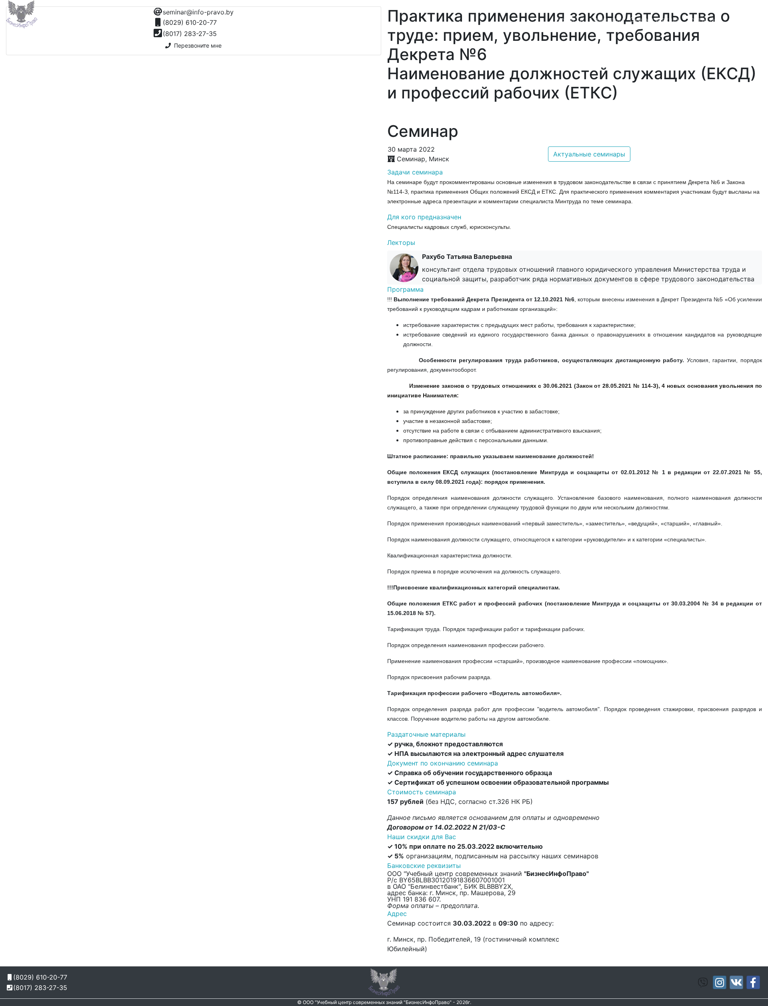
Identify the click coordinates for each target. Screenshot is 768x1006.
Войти (749, 20)
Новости (570, 20)
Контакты (702, 20)
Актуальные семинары (589, 154)
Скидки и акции (655, 20)
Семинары (606, 20)
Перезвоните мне (196, 45)
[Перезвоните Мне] (595, 10)
